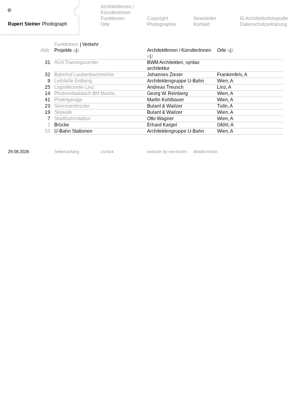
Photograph (54, 24)
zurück (107, 151)
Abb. (45, 50)
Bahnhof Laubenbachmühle (84, 74)
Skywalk (63, 112)
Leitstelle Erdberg (73, 81)
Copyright (157, 18)
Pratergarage (68, 99)
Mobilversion (205, 151)
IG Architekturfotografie (264, 18)
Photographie (161, 24)
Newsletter (204, 18)
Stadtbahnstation (72, 118)
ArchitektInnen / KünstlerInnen (117, 9)
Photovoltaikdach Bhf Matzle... (86, 93)
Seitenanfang (66, 151)
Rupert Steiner (24, 24)
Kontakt (201, 24)
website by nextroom (167, 151)
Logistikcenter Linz (74, 87)
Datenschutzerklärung (263, 24)
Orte (105, 24)
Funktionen (113, 18)
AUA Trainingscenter (76, 62)
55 (47, 131)
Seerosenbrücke (72, 106)
